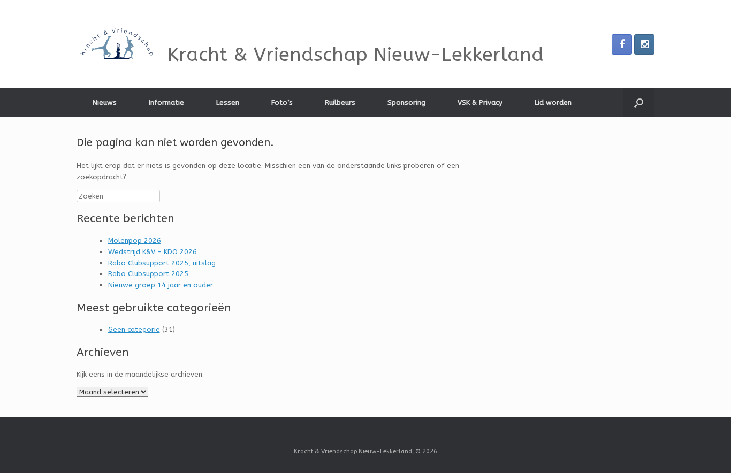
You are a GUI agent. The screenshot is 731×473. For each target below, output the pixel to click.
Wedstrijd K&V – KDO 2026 (152, 252)
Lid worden (553, 102)
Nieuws (105, 102)
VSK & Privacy (480, 102)
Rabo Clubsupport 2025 (148, 274)
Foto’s (282, 102)
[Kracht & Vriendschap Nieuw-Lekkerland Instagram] (644, 44)
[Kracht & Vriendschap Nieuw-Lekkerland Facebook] (622, 44)
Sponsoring (406, 102)
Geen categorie (134, 329)
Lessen (227, 102)
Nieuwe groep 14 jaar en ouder (160, 285)
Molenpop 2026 (134, 240)
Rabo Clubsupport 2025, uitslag (162, 263)
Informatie (166, 102)
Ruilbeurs (340, 102)
